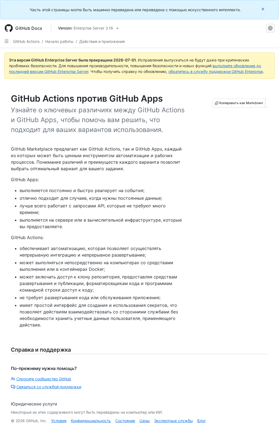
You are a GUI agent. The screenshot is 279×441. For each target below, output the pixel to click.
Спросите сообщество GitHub (43, 379)
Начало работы (59, 41)
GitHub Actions (26, 41)
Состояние (125, 420)
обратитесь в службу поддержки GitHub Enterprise (215, 71)
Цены (145, 420)
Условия (58, 420)
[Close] (263, 9)
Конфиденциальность (91, 420)
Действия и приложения (102, 41)
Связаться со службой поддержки (48, 386)
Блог (201, 420)
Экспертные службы (173, 420)
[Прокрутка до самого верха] (267, 429)
